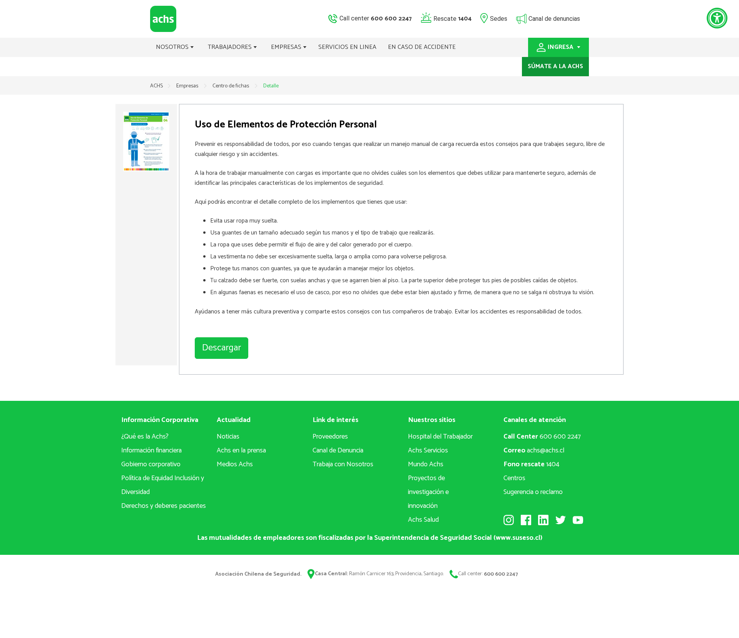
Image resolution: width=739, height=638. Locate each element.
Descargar (221, 347)
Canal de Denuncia (338, 450)
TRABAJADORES (230, 47)
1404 (531, 464)
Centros (514, 478)
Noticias (228, 436)
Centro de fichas (231, 86)
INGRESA (561, 47)
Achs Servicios (428, 450)
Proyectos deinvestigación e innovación (428, 492)
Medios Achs (235, 464)
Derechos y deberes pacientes (163, 506)
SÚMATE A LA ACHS (555, 66)
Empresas (187, 86)
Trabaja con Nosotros (343, 464)
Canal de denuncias (554, 18)
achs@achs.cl (533, 450)
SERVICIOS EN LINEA (347, 47)
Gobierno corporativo (151, 464)
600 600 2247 (542, 436)
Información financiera (151, 450)
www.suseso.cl (518, 538)
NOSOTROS (173, 47)
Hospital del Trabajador (440, 436)
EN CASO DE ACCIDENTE (422, 47)
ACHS (156, 86)
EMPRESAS (287, 47)
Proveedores (330, 436)
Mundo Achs (425, 464)
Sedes (498, 18)
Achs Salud (423, 520)
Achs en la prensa (241, 450)
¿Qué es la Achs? (145, 436)
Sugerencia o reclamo (533, 492)
